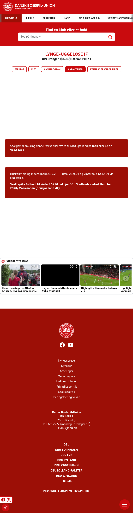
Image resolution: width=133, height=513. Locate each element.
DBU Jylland (66, 460)
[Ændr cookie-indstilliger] (5, 507)
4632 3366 (17, 150)
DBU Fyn (66, 455)
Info (33, 69)
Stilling (19, 69)
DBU (66, 444)
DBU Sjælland (66, 476)
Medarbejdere (66, 376)
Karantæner (75, 69)
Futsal (66, 481)
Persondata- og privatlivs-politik (66, 491)
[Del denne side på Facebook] (3, 500)
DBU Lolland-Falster (66, 470)
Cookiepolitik (66, 392)
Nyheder (66, 366)
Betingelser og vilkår (66, 397)
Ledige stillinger (66, 381)
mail (95, 146)
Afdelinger (66, 371)
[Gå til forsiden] (27, 6)
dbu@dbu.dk (68, 428)
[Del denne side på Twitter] (9, 500)
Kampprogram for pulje (104, 69)
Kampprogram (52, 69)
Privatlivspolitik (66, 386)
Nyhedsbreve (66, 360)
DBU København (66, 465)
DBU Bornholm (66, 450)
